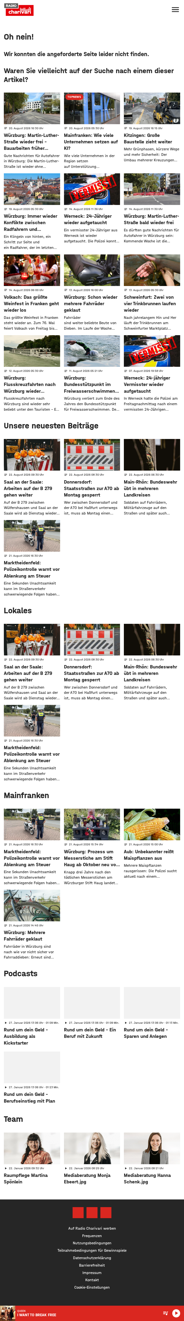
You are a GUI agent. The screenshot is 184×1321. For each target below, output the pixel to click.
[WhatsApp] (105, 1212)
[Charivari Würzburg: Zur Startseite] (19, 9)
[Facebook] (78, 1212)
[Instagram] (92, 1212)
